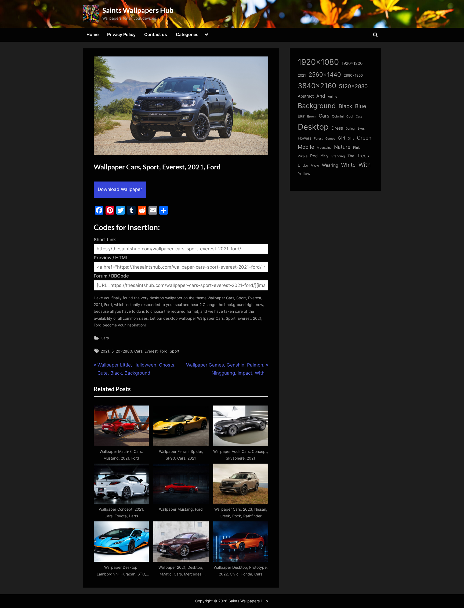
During (350, 128)
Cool (349, 116)
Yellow (304, 173)
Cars (105, 338)
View (315, 165)
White (348, 164)
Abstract (306, 96)
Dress (337, 128)
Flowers (304, 138)
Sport (174, 351)
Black (345, 106)
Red (314, 155)
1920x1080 (318, 62)
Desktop (313, 126)
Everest (151, 351)
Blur (301, 116)
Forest (318, 138)
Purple (302, 156)
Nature (342, 147)
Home (92, 34)
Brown (311, 116)
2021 (105, 351)
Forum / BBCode (111, 276)
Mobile (306, 147)
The (350, 156)
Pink (356, 147)
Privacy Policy (121, 34)
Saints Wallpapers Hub (137, 10)
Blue (360, 106)
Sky (324, 155)
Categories (187, 34)
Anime (332, 96)
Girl (341, 138)
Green (364, 138)
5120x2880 (121, 351)
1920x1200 (352, 63)
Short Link (105, 239)
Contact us (155, 34)
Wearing (330, 165)
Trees (363, 155)
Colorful (338, 116)
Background (317, 106)
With (364, 164)
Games (330, 138)
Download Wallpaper (120, 189)
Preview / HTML (111, 257)
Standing (338, 156)
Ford (164, 351)
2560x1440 (325, 74)
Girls (351, 138)
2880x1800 (353, 75)
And (320, 96)
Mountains (324, 148)
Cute (359, 116)
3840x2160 (317, 85)
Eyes (361, 128)
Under (303, 165)
